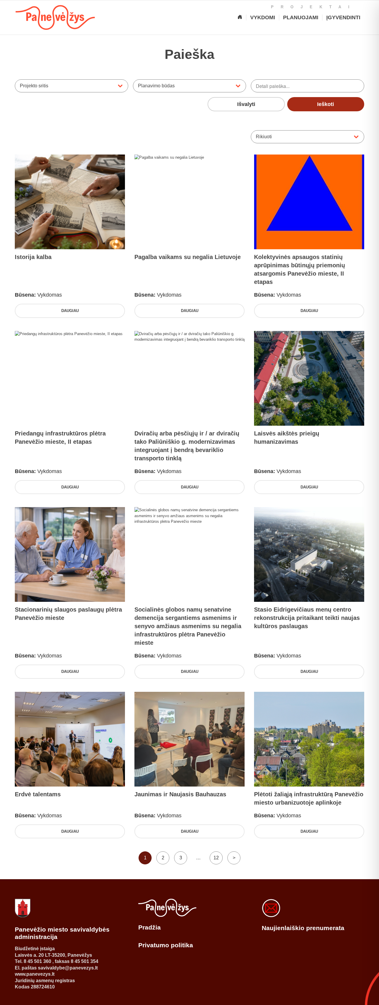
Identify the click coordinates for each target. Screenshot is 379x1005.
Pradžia (149, 927)
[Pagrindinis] (240, 17)
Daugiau (70, 310)
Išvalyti (246, 104)
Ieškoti (325, 104)
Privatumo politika (165, 945)
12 (216, 857)
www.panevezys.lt (34, 974)
